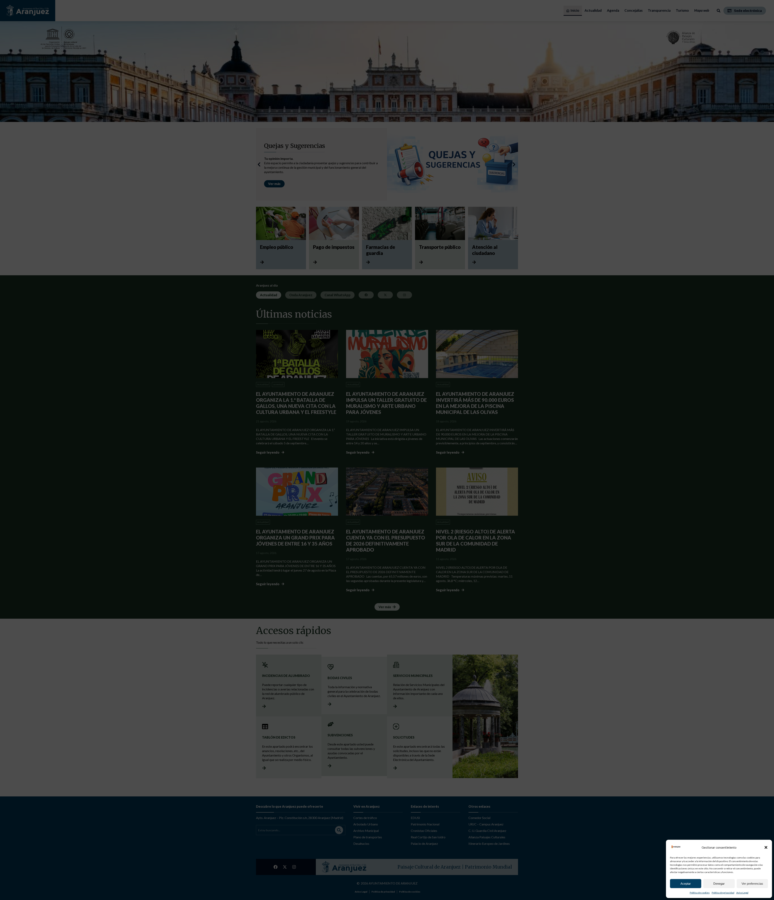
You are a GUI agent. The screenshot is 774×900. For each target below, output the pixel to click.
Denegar (719, 883)
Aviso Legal (742, 892)
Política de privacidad (723, 892)
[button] (766, 847)
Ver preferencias (752, 883)
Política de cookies (700, 892)
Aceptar (685, 883)
